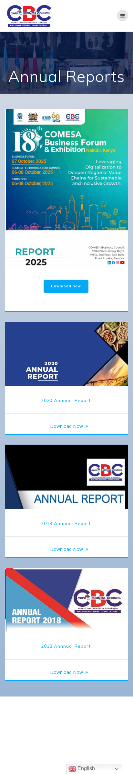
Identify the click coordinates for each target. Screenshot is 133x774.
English (85, 768)
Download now (66, 286)
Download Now (66, 426)
